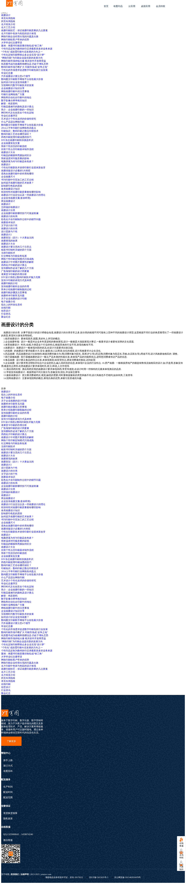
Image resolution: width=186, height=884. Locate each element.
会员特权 (160, 6)
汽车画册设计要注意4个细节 (15, 76)
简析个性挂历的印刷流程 (14, 146)
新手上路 (8, 760)
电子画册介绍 (8, 301)
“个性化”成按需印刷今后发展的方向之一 (22, 51)
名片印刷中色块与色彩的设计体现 (18, 33)
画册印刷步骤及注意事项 (14, 292)
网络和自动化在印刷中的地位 (16, 97)
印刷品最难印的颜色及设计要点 (17, 106)
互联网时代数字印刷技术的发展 (17, 85)
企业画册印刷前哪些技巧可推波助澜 (19, 213)
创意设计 (5, 311)
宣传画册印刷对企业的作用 (15, 286)
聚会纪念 (5, 317)
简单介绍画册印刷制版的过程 (16, 289)
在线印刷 (5, 307)
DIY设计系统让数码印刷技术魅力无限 (20, 277)
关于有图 (5, 874)
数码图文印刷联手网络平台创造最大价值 (22, 79)
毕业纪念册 (7, 73)
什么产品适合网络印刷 (12, 122)
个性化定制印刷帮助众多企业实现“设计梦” (23, 55)
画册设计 (5, 15)
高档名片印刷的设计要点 (14, 265)
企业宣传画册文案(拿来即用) (16, 198)
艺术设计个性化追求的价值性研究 (18, 119)
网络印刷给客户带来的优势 (15, 39)
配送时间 (8, 792)
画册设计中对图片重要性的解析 (17, 262)
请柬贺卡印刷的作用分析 (14, 274)
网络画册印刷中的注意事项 (15, 91)
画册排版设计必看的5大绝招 (15, 170)
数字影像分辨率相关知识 (14, 100)
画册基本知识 (8, 222)
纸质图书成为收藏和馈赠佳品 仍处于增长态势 (24, 64)
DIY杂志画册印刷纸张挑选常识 (17, 140)
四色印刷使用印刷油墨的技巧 (16, 137)
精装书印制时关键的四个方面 (16, 250)
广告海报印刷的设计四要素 (15, 271)
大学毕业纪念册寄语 (11, 42)
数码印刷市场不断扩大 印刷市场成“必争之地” (24, 67)
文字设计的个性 (9, 225)
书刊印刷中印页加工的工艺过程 (17, 179)
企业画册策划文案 (10, 143)
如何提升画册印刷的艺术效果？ (17, 183)
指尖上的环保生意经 (11, 304)
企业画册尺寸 (8, 176)
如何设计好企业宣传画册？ (15, 82)
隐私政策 (8, 818)
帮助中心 (5, 753)
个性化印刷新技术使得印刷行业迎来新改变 (23, 167)
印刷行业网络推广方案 (12, 94)
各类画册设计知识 (10, 189)
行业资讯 (5, 314)
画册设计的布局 (9, 216)
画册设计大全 (8, 152)
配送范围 (8, 797)
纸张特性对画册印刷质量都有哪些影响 (21, 192)
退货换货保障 (10, 813)
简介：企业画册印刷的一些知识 (17, 109)
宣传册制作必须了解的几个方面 (17, 268)
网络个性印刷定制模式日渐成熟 (17, 259)
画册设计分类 (8, 210)
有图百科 (8, 771)
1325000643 (13, 834)
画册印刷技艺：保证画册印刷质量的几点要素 (24, 30)
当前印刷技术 (8, 253)
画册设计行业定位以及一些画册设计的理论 (23, 195)
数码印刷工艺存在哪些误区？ (16, 134)
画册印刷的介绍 (9, 283)
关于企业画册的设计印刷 (14, 298)
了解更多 (11, 741)
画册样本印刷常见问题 (12, 295)
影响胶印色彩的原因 (11, 186)
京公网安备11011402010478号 (127, 877)
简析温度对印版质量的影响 (15, 158)
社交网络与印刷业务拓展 (14, 256)
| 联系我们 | (15, 874)
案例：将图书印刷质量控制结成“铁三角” (22, 45)
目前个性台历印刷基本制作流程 (17, 149)
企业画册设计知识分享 (12, 88)
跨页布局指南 (8, 21)
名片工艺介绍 (8, 27)
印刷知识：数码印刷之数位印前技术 (19, 131)
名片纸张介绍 (8, 24)
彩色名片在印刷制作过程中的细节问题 (21, 219)
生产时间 (8, 787)
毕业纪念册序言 (9, 115)
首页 (106, 6)
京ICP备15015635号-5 (98, 877)
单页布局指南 (8, 18)
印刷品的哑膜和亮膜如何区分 (16, 155)
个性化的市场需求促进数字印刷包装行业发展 (24, 70)
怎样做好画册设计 (10, 207)
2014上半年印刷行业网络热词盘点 (18, 128)
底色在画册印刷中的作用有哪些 (17, 173)
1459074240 (27, 834)
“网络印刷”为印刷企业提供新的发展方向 (22, 58)
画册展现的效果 (9, 240)
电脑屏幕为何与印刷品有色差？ (17, 161)
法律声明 (25, 874)
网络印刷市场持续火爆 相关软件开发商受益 (23, 61)
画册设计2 (6, 234)
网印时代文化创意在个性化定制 (17, 112)
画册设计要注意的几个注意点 (16, 247)
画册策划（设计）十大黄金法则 (17, 237)
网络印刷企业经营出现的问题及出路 (19, 36)
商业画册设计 (8, 201)
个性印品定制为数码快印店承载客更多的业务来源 (26, 48)
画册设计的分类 (9, 228)
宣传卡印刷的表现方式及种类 (16, 280)
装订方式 (8, 766)
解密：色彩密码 (9, 103)
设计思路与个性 (9, 231)
